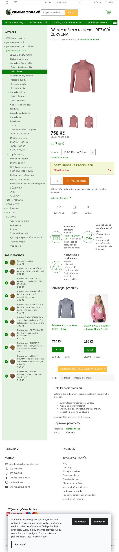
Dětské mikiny (17, 100)
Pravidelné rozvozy (72, 479)
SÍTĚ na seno (12, 208)
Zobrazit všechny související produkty (82, 369)
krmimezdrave (16, 482)
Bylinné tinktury (17, 162)
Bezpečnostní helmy (19, 179)
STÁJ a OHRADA (14, 200)
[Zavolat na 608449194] (9, 2)
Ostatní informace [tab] (82, 377)
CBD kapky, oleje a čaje (21, 167)
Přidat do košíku (78, 181)
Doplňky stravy (16, 154)
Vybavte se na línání (19, 220)
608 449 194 (15, 468)
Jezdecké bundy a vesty (21, 75)
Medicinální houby (19, 158)
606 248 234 (15, 473)
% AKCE (10, 212)
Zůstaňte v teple (17, 241)
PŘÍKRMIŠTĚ (12, 204)
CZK (96, 2)
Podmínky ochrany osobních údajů (79, 494)
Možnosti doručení (59, 157)
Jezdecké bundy (18, 79)
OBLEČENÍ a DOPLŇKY (20, 54)
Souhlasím (99, 521)
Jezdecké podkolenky (20, 113)
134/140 (56, 356)
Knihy (12, 191)
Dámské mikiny (18, 96)
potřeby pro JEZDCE (16, 50)
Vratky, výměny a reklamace (76, 487)
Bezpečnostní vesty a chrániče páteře (27, 183)
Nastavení (19, 544)
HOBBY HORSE (17, 146)
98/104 (87, 356)
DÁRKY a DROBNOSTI (20, 133)
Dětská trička (17, 71)
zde (45, 536)
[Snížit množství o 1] (61, 182)
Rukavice (14, 108)
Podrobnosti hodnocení (88, 39)
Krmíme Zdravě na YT (19, 486)
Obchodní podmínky (72, 483)
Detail (58, 349)
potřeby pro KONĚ (15, 42)
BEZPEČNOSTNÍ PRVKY (21, 171)
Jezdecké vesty (18, 88)
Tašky (13, 125)
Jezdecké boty (16, 117)
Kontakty (62, 2)
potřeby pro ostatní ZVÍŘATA (20, 46)
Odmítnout (80, 521)
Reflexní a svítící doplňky (22, 175)
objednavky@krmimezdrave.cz (23, 464)
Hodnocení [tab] (66, 377)
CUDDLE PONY (16, 150)
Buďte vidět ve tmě (18, 233)
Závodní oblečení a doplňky (23, 129)
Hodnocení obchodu (72, 491)
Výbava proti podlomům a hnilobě (25, 237)
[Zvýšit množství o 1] (61, 179)
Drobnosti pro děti (19, 137)
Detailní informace (59, 198)
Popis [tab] (54, 377)
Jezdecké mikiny (17, 92)
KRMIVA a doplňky (15, 38)
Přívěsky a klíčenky (19, 142)
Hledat (71, 12)
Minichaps (15, 121)
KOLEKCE (11, 216)
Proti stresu (15, 245)
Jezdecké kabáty (18, 84)
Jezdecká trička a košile (21, 63)
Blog (48, 2)
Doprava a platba (71, 475)
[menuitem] (14, 22)
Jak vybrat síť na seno (73, 498)
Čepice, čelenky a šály (20, 104)
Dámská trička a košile (21, 67)
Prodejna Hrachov (71, 471)
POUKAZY (14, 196)
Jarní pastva (15, 225)
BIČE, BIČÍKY (15, 187)
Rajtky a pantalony (19, 59)
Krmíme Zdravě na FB (19, 477)
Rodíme (13, 229)
